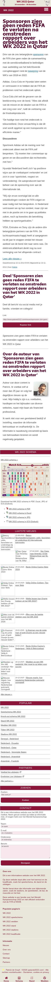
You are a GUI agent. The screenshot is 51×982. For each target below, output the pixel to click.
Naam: (4, 824)
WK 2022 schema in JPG (19, 517)
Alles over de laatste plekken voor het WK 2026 (29, 615)
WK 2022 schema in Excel (20, 513)
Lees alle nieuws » (12, 258)
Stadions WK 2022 (9, 734)
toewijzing (33, 71)
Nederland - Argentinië (10, 756)
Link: (5, 315)
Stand (32, 981)
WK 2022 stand (9, 926)
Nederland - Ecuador (10, 743)
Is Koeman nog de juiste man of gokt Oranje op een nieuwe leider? (31, 632)
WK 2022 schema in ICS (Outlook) (23, 521)
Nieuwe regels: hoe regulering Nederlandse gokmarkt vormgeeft (29, 680)
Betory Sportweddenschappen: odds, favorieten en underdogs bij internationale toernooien (32, 538)
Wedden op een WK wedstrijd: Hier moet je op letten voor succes (31, 664)
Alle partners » (7, 781)
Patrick (14, 267)
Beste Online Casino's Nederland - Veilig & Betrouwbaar (30, 647)
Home (6, 981)
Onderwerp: (6, 837)
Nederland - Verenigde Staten (13, 752)
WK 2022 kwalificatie (11, 934)
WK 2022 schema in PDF (19, 509)
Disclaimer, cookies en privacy (36, 972)
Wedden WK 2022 (8, 725)
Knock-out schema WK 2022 (13, 716)
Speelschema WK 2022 (11, 712)
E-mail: (4, 830)
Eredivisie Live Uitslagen (11, 776)
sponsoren (38, 54)
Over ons (7, 949)
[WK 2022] (25, 5)
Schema (19, 981)
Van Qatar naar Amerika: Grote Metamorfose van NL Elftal (39, 554)
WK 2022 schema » (9, 460)
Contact (6, 954)
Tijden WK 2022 (7, 730)
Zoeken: (4, 792)
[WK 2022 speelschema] (25, 497)
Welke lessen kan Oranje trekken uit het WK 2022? (31, 599)
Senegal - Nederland (10, 739)
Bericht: (4, 844)
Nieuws (6, 945)
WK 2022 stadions (10, 930)
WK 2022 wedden (10, 921)
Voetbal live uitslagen (10, 772)
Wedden (44, 981)
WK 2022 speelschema (13, 917)
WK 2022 (5, 707)
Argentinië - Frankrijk (10, 761)
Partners (6, 962)
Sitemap (6, 958)
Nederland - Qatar (8, 747)
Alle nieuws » (6, 694)
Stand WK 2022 (7, 721)
